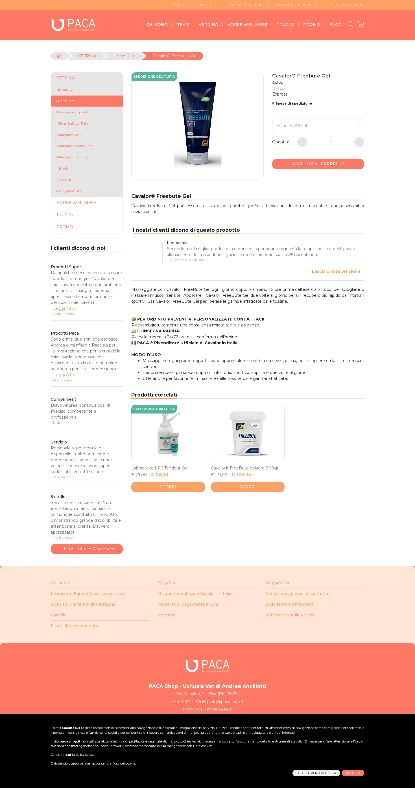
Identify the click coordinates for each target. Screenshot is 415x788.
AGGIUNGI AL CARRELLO (318, 163)
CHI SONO (157, 24)
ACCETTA (353, 773)
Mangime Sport (69, 135)
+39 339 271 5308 (189, 701)
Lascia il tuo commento (296, 4)
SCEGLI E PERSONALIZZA (316, 773)
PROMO (311, 24)
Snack (62, 168)
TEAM (183, 24)
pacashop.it (69, 728)
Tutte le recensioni (347, 4)
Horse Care (124, 56)
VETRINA (208, 24)
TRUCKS (285, 24)
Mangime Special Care (75, 146)
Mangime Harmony (72, 157)
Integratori (66, 90)
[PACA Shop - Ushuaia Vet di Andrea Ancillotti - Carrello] (358, 24)
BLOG (335, 24)
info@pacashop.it (226, 701)
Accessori (64, 180)
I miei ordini (206, 4)
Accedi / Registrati (245, 4)
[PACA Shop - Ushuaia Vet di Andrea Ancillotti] (73, 25)
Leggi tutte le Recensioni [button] (88, 548)
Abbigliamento (69, 191)
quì (68, 755)
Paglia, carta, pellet (72, 112)
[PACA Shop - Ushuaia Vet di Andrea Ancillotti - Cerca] (348, 24)
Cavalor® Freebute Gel (174, 56)
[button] (318, 103)
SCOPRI (168, 487)
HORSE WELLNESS (247, 24)
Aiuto (178, 4)
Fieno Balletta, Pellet (73, 123)
